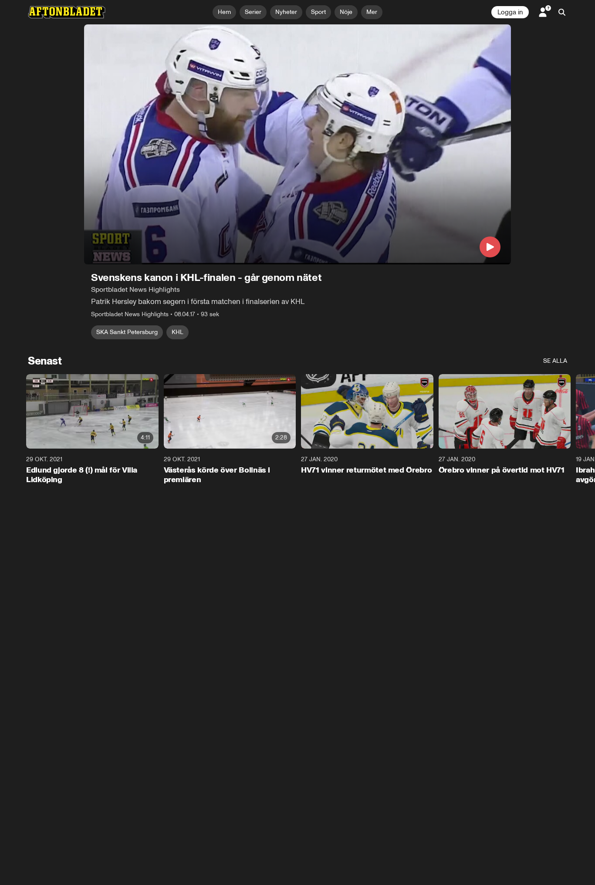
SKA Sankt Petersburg (127, 332)
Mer (371, 12)
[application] (297, 144)
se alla (555, 361)
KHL (177, 332)
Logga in (510, 12)
